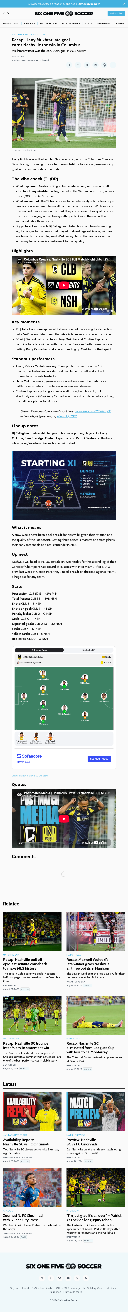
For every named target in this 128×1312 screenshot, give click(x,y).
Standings (103, 23)
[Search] (8, 13)
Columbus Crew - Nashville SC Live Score (30, 776)
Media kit (112, 1288)
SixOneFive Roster (43, 1288)
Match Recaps (48, 23)
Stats (88, 23)
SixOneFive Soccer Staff (17, 1157)
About (25, 1288)
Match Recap (20, 35)
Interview (72, 1211)
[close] (124, 3)
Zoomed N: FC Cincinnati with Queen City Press (23, 1217)
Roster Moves (71, 23)
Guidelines (55, 1292)
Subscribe (116, 13)
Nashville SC (11, 23)
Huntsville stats (72, 1292)
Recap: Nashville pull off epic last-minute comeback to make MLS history (25, 964)
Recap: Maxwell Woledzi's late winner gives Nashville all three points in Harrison (88, 964)
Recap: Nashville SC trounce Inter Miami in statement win (26, 1045)
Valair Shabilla (75, 982)
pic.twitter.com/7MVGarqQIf (93, 411)
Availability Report (15, 1135)
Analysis (29, 23)
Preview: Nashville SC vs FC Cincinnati (81, 1141)
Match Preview (75, 1135)
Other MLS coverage (68, 1288)
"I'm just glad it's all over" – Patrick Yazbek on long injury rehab (94, 1217)
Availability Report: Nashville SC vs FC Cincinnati (26, 1141)
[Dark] (4, 13)
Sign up (14, 1288)
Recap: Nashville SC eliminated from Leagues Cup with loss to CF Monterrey (90, 1047)
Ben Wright (19, 56)
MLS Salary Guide (93, 1288)
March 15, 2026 (67, 416)
